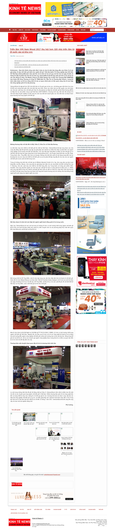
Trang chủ (14, 509)
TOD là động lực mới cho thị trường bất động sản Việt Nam (95, 123)
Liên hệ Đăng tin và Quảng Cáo (19, 513)
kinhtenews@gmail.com (43, 523)
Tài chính (43, 30)
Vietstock (35, 30)
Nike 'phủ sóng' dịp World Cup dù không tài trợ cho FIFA (90, 194)
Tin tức (14, 30)
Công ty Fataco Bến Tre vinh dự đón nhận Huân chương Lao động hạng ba (95, 105)
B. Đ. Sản (27, 30)
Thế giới (83, 30)
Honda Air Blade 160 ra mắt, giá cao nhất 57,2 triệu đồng (91, 149)
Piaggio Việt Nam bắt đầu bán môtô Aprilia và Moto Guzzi (91, 151)
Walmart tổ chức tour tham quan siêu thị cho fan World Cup (91, 93)
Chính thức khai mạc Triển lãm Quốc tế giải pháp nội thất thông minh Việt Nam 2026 (96, 62)
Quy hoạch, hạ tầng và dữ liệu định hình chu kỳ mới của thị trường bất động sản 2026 (95, 52)
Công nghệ (71, 30)
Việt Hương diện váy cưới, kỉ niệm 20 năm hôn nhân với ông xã (95, 79)
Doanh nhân (62, 30)
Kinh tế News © (37, 518)
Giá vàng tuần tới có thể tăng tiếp (22, 67)
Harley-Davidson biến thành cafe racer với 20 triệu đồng (91, 147)
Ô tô (77, 30)
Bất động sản (38, 509)
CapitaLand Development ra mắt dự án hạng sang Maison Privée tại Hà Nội (96, 70)
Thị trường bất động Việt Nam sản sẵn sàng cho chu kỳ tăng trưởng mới (96, 114)
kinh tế (21, 45)
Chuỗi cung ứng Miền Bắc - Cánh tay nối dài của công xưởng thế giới (31, 64)
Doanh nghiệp (52, 30)
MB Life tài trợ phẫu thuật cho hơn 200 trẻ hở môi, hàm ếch (91, 88)
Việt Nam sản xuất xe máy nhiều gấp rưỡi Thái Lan (89, 145)
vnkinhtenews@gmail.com (52, 474)
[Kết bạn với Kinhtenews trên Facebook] (16, 486)
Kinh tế (21, 30)
